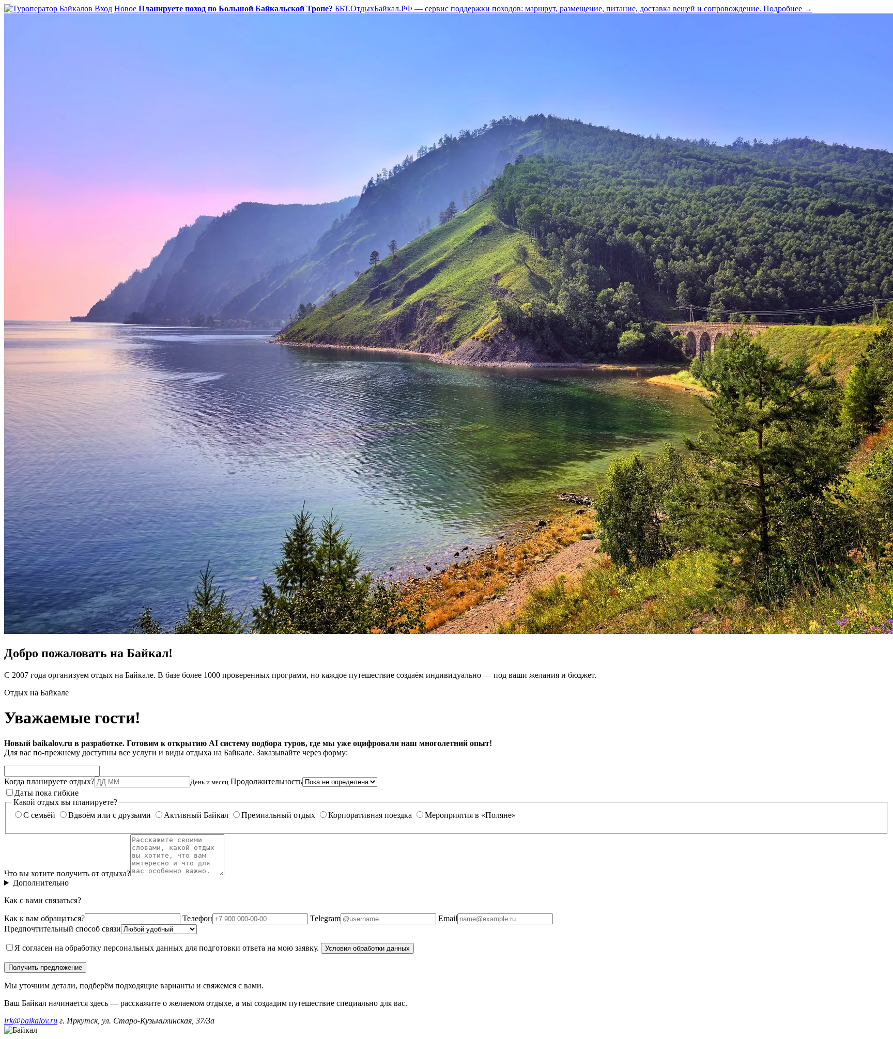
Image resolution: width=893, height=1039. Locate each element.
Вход (103, 8)
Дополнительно (41, 882)
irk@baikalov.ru (30, 1020)
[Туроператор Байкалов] (49, 8)
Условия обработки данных (367, 948)
